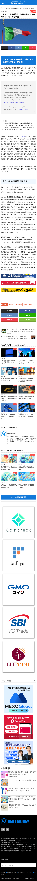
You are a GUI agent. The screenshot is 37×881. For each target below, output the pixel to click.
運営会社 (3, 872)
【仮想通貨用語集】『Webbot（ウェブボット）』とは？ (22, 806)
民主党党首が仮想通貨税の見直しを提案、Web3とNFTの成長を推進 (21, 789)
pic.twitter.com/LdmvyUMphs (14, 102)
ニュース (5, 304)
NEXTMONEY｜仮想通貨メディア (17, 878)
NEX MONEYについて (11, 872)
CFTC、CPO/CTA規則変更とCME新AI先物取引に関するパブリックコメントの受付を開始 (22, 799)
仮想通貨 (19, 304)
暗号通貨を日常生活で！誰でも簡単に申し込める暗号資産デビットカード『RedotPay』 (22, 774)
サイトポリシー (21, 872)
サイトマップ (29, 872)
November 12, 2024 (23, 109)
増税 (26, 304)
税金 (31, 304)
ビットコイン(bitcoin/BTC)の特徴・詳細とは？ (22, 781)
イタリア (12, 304)
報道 (23, 136)
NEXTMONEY (12, 433)
